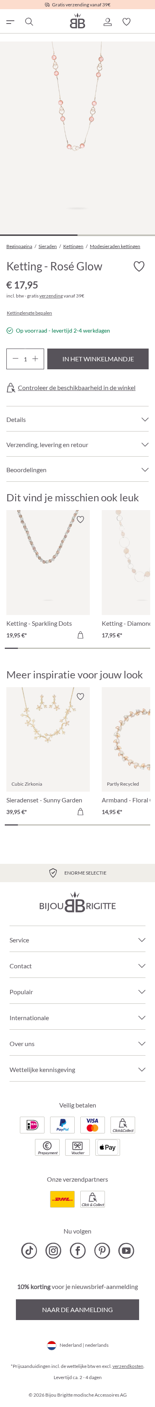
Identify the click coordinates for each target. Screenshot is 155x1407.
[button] (107, 22)
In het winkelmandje (98, 359)
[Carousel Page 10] (130, 648)
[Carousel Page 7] (90, 648)
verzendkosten (127, 1366)
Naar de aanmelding (77, 1309)
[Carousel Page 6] (77, 648)
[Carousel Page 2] (24, 648)
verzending (51, 296)
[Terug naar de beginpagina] (77, 20)
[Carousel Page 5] (64, 648)
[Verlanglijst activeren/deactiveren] (139, 266)
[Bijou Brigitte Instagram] (53, 1251)
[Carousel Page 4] (51, 648)
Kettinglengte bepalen (29, 313)
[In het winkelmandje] (80, 634)
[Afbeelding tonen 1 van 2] (39, 235)
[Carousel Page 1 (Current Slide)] (11, 648)
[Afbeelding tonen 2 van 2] (116, 235)
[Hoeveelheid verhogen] (35, 359)
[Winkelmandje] (145, 22)
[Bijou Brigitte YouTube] (126, 1251)
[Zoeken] (28, 22)
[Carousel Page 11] (143, 648)
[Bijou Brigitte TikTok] (29, 1251)
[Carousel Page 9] (117, 648)
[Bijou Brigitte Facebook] (78, 1251)
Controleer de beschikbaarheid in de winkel (77, 387)
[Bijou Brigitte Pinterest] (102, 1251)
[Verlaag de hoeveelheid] (15, 359)
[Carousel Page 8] (103, 648)
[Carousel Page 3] (38, 648)
